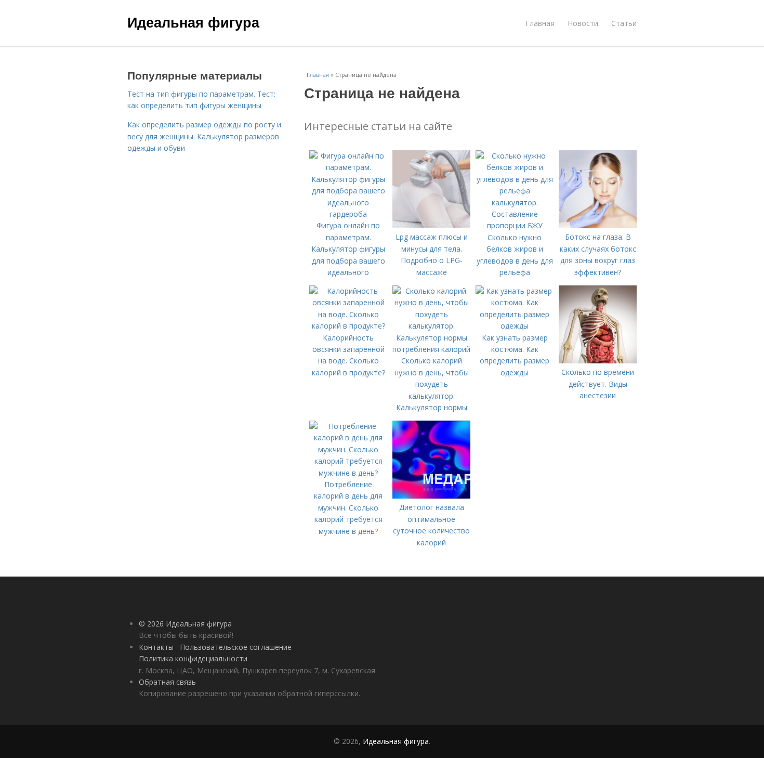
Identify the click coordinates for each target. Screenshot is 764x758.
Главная (540, 23)
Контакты (156, 647)
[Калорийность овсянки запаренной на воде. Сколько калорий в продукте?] (348, 326)
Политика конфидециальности (193, 658)
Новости (583, 23)
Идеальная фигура (193, 22)
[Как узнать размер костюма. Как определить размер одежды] (515, 326)
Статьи (624, 23)
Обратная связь (167, 682)
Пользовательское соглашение (236, 647)
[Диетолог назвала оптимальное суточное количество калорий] (431, 496)
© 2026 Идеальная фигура (185, 624)
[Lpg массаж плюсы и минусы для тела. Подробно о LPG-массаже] (431, 225)
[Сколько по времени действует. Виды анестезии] (598, 360)
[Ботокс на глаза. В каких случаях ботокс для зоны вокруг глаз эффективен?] (598, 225)
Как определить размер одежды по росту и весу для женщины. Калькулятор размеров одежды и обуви (204, 136)
